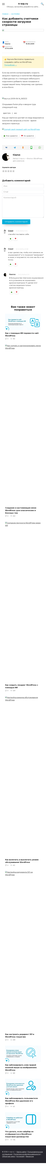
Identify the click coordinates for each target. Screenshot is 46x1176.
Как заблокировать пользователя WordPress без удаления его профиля (21, 1100)
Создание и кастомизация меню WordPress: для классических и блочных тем (20, 510)
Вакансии (30, 1156)
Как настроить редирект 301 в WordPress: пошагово (19, 1035)
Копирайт (20, 1156)
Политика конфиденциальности (27, 1154)
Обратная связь (8, 1156)
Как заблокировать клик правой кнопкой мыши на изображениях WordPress (21, 1067)
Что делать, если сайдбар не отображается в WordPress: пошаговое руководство (19, 1134)
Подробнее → (10, 65)
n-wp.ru (23, 3)
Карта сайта (21, 1152)
